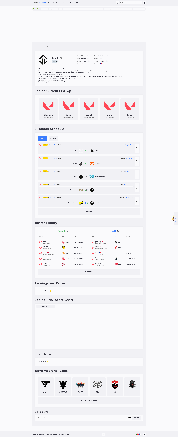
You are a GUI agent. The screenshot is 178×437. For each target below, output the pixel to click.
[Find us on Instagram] (103, 434)
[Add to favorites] (61, 58)
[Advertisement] (89, 26)
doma (61, 78)
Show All (89, 272)
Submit (136, 418)
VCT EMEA (64, 76)
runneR (70, 78)
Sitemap (61, 434)
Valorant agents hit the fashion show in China (111, 9)
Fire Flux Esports (109, 76)
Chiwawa (55, 78)
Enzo (74, 78)
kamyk (65, 78)
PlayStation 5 (47, 9)
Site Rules (53, 434)
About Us (35, 434)
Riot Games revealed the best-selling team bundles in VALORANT (76, 9)
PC (54, 9)
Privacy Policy (44, 434)
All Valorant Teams (89, 401)
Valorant (85, 64)
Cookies (67, 434)
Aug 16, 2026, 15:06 (85, 76)
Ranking (70, 73)
